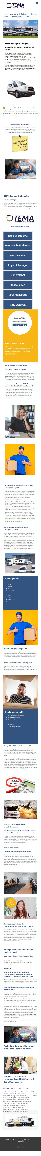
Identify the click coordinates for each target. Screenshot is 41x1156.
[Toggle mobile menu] (37, 3)
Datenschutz (20, 1141)
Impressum (33, 1140)
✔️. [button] (5, 116)
